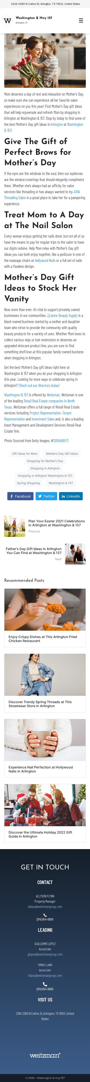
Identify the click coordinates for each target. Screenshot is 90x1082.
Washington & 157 (16, 394)
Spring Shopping (28, 483)
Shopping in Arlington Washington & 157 (45, 475)
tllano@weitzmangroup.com (45, 975)
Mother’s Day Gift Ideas (62, 453)
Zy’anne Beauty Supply (62, 315)
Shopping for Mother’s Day (45, 461)
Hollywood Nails (45, 260)
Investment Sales (43, 418)
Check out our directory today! (39, 385)
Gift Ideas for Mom (24, 453)
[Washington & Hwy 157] (7, 21)
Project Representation (45, 412)
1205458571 (60, 440)
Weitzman (53, 394)
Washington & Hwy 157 (34, 18)
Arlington (57, 124)
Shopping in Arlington (45, 468)
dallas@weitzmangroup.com (45, 906)
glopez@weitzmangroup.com (45, 954)
